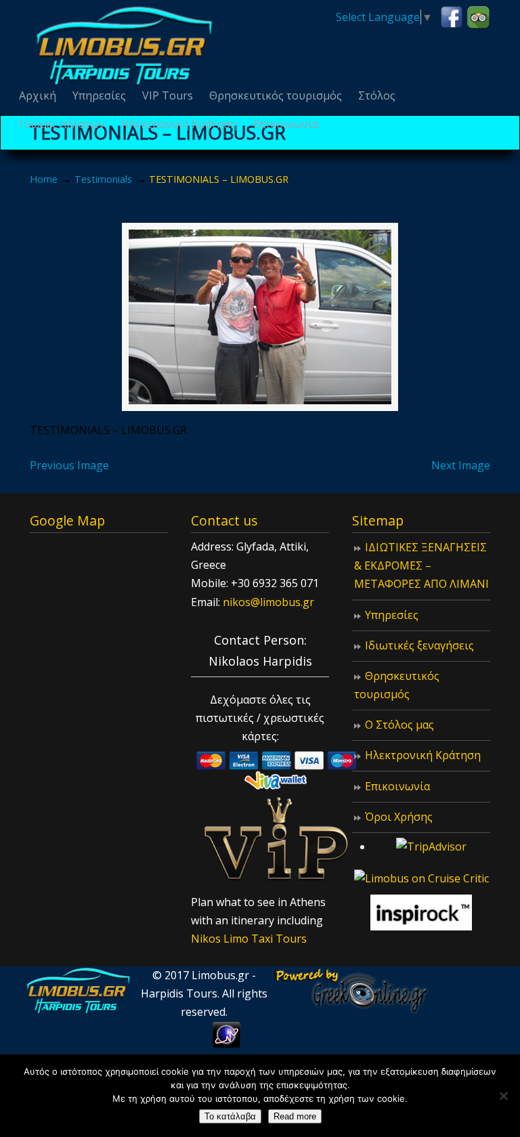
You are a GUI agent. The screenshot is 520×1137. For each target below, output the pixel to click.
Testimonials (103, 179)
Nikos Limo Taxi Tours (249, 938)
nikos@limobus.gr (268, 602)
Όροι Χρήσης (399, 816)
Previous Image (69, 465)
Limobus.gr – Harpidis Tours (124, 44)
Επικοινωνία (397, 786)
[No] (503, 1095)
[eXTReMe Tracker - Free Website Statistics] (226, 1043)
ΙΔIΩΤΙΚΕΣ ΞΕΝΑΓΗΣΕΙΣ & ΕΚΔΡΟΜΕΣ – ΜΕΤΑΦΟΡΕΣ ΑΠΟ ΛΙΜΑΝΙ (421, 565)
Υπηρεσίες (391, 614)
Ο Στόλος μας (399, 724)
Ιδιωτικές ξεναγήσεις (419, 645)
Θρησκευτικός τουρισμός (396, 685)
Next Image (460, 465)
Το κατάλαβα (230, 1116)
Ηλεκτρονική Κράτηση (423, 755)
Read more (295, 1116)
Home (44, 179)
